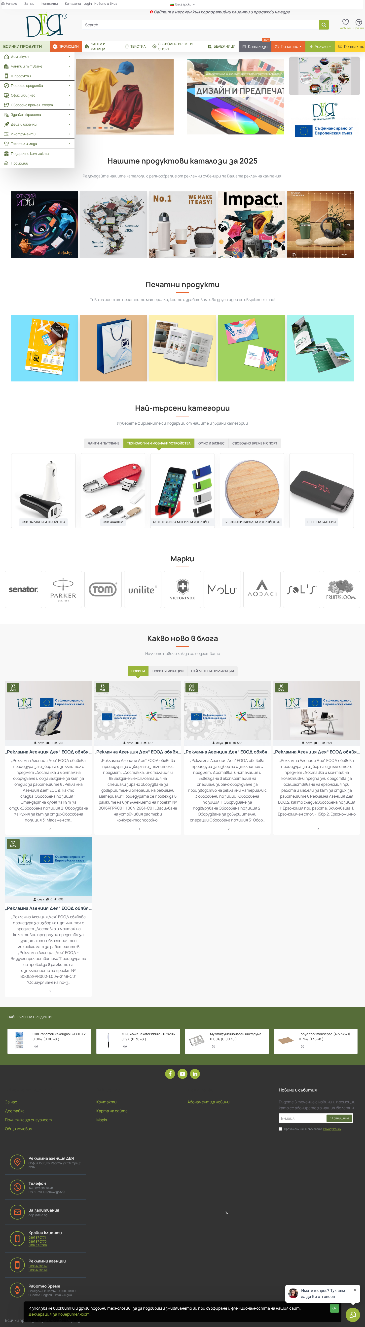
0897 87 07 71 (37, 1238)
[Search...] (324, 25)
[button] (36, 1046)
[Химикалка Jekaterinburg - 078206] (108, 1040)
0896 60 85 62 (38, 1266)
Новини (138, 671)
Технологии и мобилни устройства (159, 443)
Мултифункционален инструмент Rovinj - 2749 (237, 1034)
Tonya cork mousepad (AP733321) (324, 1034)
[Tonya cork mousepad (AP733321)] (285, 1040)
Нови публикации (167, 671)
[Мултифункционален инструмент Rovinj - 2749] (197, 1040)
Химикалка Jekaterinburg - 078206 (148, 1034)
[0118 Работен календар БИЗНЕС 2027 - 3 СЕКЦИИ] (19, 1040)
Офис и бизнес (211, 443)
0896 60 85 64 (38, 1270)
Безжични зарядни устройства (252, 522)
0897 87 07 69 (38, 1245)
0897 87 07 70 (37, 1242)
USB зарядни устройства (43, 522)
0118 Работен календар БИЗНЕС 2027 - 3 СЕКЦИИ (60, 1034)
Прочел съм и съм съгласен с (312, 1129)
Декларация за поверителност (59, 1314)
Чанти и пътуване (103, 443)
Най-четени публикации (212, 671)
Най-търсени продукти (29, 1017)
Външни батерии (321, 522)
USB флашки (113, 522)
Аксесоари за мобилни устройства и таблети (182, 522)
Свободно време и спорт (254, 443)
